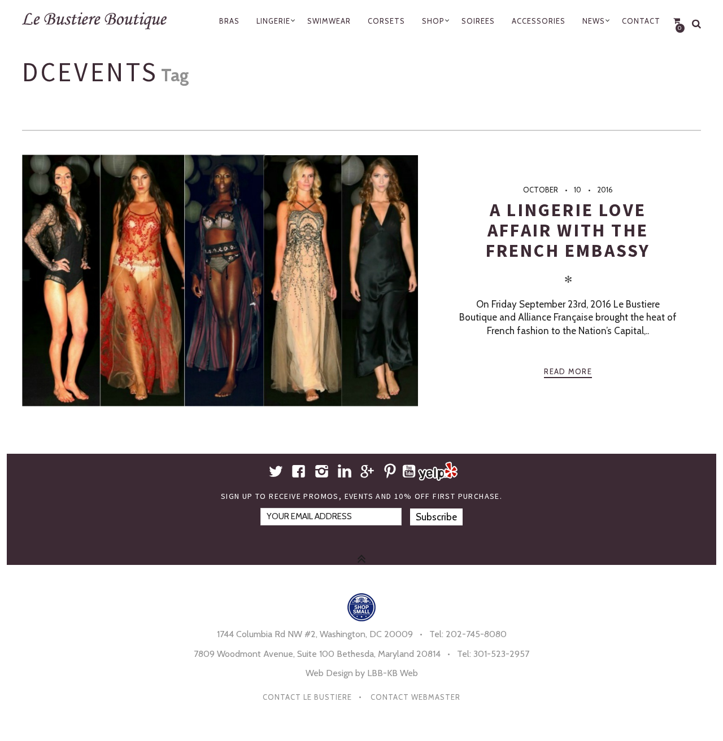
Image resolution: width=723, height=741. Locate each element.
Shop (433, 20)
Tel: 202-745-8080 (468, 634)
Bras (229, 20)
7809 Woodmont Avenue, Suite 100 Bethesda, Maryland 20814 (317, 653)
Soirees (478, 20)
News (593, 20)
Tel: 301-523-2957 (493, 653)
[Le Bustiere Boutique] (99, 21)
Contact (641, 20)
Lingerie (273, 20)
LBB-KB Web (392, 673)
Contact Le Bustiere (307, 696)
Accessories (538, 20)
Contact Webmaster (415, 696)
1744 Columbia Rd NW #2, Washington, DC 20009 (315, 634)
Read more (568, 371)
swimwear (329, 20)
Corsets (386, 20)
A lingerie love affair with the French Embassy (568, 230)
